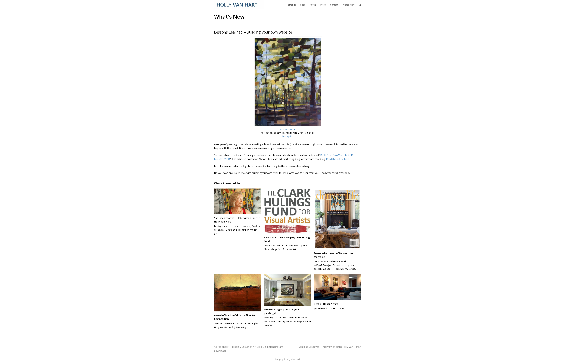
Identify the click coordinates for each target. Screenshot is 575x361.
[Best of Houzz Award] (337, 287)
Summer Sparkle (287, 129)
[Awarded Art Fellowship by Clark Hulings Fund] (287, 211)
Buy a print (287, 136)
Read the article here (337, 159)
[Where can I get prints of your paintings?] (287, 290)
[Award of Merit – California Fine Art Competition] (237, 293)
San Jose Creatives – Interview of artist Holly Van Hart (329, 346)
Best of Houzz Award (326, 304)
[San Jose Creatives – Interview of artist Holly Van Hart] (237, 201)
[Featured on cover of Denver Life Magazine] (337, 219)
